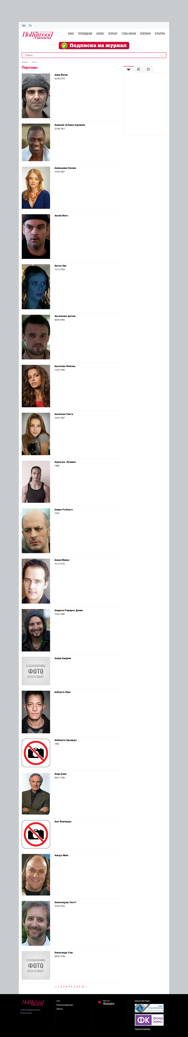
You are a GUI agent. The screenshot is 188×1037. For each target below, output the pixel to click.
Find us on (108, 1003)
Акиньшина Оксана (65, 168)
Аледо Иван (61, 855)
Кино (71, 34)
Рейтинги (145, 34)
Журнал (112, 34)
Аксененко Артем (64, 316)
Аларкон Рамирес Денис (68, 610)
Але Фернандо (63, 821)
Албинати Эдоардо (65, 740)
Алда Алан (60, 774)
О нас (58, 1001)
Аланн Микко (61, 560)
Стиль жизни (128, 34)
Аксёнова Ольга (63, 414)
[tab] (128, 69)
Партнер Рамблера (142, 1029)
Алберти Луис (62, 692)
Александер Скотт (65, 902)
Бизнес (100, 34)
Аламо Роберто (63, 509)
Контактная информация (65, 1005)
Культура (160, 34)
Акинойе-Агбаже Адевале (69, 125)
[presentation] (128, 69)
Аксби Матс (61, 215)
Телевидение (85, 34)
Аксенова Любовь (64, 366)
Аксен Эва (60, 265)
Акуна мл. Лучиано (65, 462)
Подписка (60, 1009)
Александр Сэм (63, 952)
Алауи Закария (62, 658)
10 (83, 986)
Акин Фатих (61, 74)
